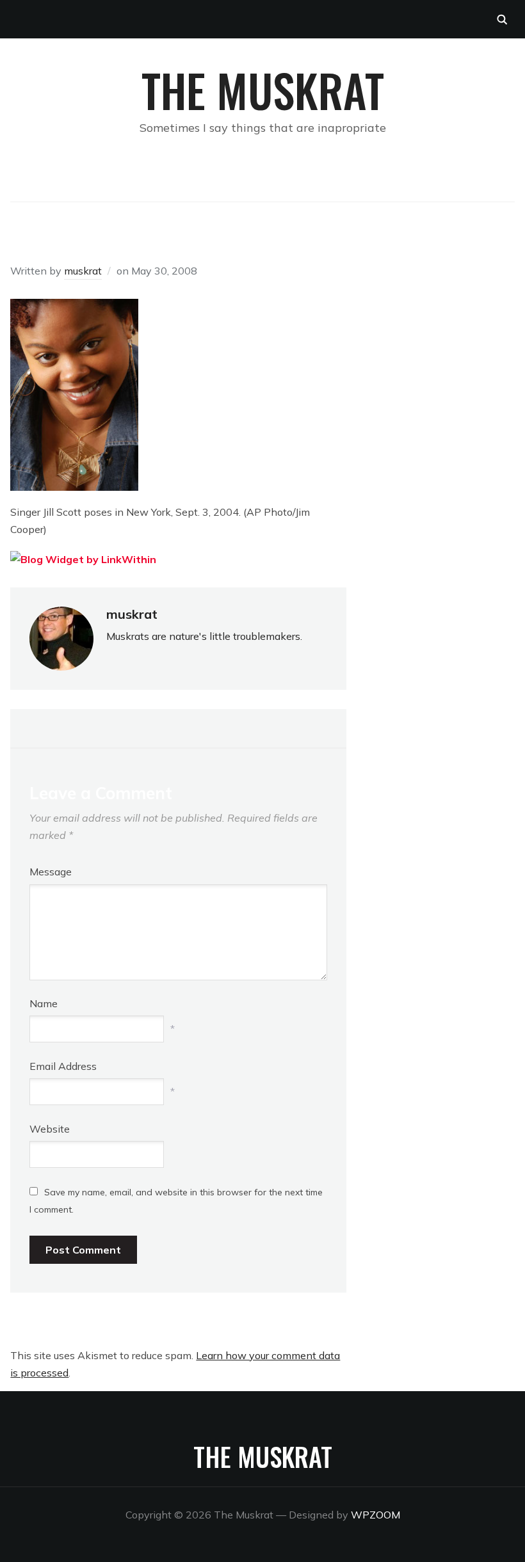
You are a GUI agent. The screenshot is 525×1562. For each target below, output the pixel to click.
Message (50, 871)
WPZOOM (375, 1514)
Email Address (63, 1066)
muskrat (83, 270)
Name (43, 1003)
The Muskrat (262, 89)
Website (49, 1128)
